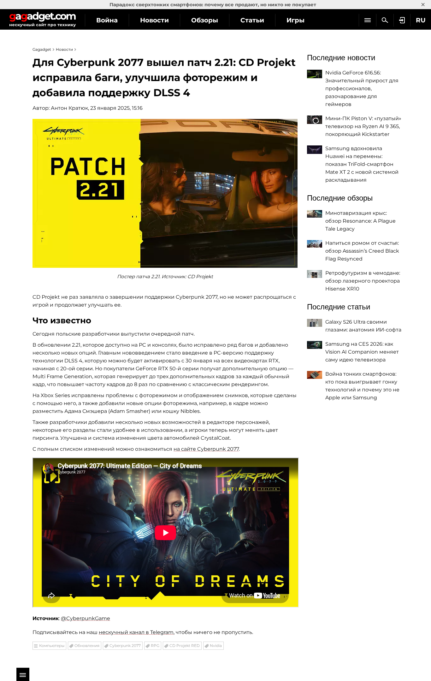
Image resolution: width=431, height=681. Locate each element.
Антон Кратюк (69, 108)
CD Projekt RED (184, 645)
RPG (155, 645)
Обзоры (204, 20)
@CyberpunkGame (85, 618)
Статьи (252, 20)
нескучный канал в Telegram (136, 632)
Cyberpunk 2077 (125, 645)
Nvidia (216, 645)
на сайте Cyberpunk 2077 (206, 449)
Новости (154, 20)
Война (107, 20)
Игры (295, 20)
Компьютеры (51, 645)
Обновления (86, 645)
